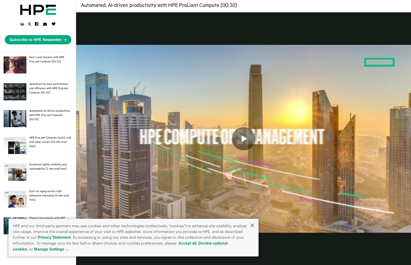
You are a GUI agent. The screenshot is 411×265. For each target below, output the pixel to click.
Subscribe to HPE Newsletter (36, 40)
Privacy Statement (54, 237)
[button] (252, 225)
